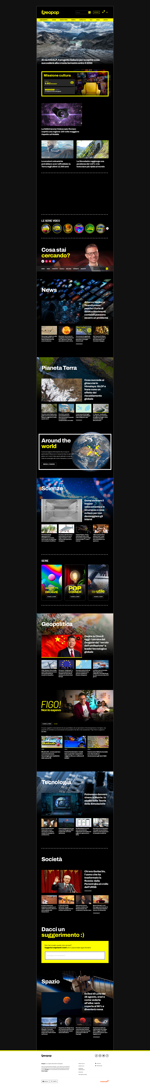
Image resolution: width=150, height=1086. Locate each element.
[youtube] (103, 1055)
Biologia (68, 268)
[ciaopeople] (104, 1081)
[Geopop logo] (50, 12)
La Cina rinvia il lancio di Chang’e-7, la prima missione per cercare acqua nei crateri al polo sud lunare (48, 1031)
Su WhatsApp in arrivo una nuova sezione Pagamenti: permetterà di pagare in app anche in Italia (83, 831)
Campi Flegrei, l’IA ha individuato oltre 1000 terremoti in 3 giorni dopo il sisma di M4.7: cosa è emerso (83, 538)
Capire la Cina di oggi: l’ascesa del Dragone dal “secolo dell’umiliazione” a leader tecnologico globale (96, 644)
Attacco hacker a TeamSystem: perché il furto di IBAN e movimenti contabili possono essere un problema (96, 310)
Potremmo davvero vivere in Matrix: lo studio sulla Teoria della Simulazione (95, 799)
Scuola (62, 268)
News (43, 268)
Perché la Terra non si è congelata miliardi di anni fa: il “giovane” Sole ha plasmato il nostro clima (66, 339)
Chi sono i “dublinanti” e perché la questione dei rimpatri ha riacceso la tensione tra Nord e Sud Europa (66, 673)
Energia (73, 19)
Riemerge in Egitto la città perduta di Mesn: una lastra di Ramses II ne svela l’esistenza (49, 339)
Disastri (83, 268)
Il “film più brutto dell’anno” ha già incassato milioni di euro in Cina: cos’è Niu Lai (66, 908)
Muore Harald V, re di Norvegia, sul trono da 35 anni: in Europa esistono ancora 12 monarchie (100, 908)
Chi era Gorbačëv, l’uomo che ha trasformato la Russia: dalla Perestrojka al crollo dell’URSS (96, 879)
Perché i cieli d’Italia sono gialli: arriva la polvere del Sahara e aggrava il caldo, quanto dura (49, 417)
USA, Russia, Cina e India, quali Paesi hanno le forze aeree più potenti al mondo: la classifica (49, 673)
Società (106, 19)
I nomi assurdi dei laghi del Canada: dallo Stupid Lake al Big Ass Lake (83, 416)
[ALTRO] (43, 731)
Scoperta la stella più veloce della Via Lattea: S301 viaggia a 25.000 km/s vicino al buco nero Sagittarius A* (100, 1031)
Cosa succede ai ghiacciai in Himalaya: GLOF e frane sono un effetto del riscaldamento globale (95, 389)
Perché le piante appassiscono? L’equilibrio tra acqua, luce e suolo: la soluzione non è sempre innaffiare (48, 538)
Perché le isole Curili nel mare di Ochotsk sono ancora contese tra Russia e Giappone (83, 673)
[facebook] (107, 1055)
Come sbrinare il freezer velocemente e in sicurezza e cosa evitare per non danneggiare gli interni (94, 510)
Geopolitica (82, 19)
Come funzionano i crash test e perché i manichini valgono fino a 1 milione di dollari (74, 755)
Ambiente (76, 268)
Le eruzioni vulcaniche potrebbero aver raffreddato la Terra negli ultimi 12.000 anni (55, 164)
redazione (80, 1072)
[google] (54, 1081)
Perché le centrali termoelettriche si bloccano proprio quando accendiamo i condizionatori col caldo (66, 417)
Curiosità (55, 268)
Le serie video (50, 220)
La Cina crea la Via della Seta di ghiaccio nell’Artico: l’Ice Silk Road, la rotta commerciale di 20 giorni (101, 673)
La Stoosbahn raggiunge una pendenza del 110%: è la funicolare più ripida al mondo (91, 164)
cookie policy (81, 1065)
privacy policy (81, 1063)
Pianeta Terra (63, 19)
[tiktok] (96, 1055)
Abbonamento (43, 19)
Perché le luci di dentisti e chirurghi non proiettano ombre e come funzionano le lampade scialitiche (101, 831)
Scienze (54, 19)
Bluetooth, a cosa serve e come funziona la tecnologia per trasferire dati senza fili (50, 755)
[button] (107, 12)
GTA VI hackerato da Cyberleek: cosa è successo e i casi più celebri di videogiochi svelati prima (47, 831)
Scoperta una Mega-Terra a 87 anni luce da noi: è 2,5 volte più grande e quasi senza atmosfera (66, 1030)
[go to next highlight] (107, 228)
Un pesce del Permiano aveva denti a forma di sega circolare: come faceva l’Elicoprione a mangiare (65, 538)
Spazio (98, 19)
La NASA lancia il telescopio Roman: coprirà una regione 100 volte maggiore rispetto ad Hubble (60, 131)
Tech (91, 19)
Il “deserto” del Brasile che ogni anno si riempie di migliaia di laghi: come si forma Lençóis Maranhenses (100, 417)
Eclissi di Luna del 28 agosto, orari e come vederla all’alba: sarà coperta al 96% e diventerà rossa (95, 1001)
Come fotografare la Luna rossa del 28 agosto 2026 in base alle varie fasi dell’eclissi (66, 831)
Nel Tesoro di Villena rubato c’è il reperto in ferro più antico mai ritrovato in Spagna (99, 339)
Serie (44, 560)
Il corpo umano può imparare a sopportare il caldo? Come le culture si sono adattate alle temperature (48, 908)
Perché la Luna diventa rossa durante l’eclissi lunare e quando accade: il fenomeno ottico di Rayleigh (83, 1031)
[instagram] (100, 1055)
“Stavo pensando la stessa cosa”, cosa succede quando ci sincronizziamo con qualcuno (99, 538)
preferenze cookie (82, 1074)
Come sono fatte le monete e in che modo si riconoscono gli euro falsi (98, 754)
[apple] (45, 1081)
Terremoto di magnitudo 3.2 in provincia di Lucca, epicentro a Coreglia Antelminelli (83, 339)
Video (48, 268)
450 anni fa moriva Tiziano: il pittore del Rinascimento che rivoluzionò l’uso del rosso (83, 908)
